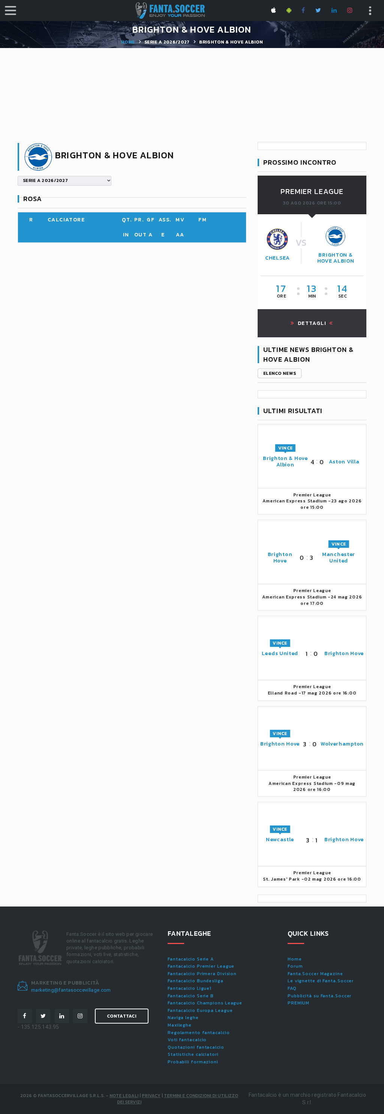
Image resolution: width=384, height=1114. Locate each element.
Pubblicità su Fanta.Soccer (319, 995)
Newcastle (280, 839)
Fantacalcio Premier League (201, 966)
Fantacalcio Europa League (200, 1010)
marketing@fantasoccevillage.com (71, 990)
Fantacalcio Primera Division (202, 973)
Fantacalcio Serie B (191, 995)
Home (128, 42)
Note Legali (124, 1095)
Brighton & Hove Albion (335, 258)
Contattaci (121, 1016)
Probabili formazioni (193, 1061)
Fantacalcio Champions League (205, 1003)
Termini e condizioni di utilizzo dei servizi (177, 1098)
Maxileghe (180, 1025)
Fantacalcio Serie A (191, 959)
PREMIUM (298, 1003)
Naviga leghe (183, 1017)
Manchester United (338, 557)
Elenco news (279, 373)
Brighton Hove (280, 557)
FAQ (292, 988)
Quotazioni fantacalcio (196, 1047)
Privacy (151, 1095)
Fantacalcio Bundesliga (196, 980)
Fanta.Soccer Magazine (315, 973)
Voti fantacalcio (187, 1039)
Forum (295, 966)
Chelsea (277, 258)
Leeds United (280, 653)
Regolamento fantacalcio (199, 1032)
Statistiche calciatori (193, 1054)
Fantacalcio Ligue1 (190, 988)
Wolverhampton (342, 744)
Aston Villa (344, 462)
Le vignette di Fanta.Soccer (321, 980)
